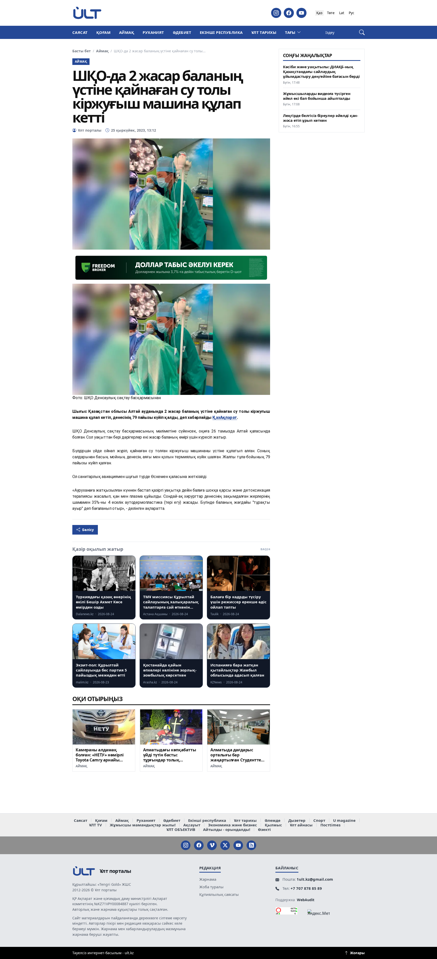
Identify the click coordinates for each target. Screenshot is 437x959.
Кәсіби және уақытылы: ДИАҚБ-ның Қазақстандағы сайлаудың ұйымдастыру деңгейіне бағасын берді (321, 71)
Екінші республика (221, 32)
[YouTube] (301, 13)
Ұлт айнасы (301, 825)
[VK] (212, 845)
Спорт (319, 820)
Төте (331, 12)
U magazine (344, 820)
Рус (351, 12)
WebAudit (305, 899)
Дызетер (296, 820)
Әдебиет (182, 32)
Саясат (80, 32)
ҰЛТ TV (95, 825)
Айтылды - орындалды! (226, 829)
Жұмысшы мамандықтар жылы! (143, 825)
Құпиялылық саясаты (219, 894)
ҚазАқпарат (224, 417)
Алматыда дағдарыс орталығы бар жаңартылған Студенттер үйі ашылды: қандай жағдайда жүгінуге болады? (236, 762)
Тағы (290, 32)
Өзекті (264, 829)
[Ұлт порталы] (87, 13)
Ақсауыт (191, 825)
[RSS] (251, 845)
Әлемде (272, 820)
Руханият (153, 32)
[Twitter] (225, 845)
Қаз (319, 12)
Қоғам (103, 32)
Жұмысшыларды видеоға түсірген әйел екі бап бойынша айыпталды (316, 96)
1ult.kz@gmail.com (315, 879)
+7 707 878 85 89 (306, 888)
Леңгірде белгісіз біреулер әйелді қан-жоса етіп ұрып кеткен (320, 118)
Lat (341, 12)
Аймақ (126, 32)
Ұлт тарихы (264, 32)
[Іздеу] (362, 32)
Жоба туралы (211, 886)
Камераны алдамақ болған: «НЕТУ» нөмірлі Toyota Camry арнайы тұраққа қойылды (99, 757)
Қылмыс (273, 825)
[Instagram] (276, 13)
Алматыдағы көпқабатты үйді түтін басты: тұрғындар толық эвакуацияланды (169, 757)
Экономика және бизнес (232, 825)
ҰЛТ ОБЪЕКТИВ (180, 829)
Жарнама (207, 879)
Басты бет (81, 51)
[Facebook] (289, 13)
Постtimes (330, 825)
